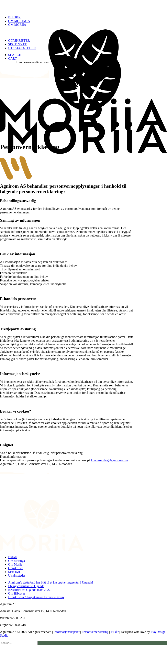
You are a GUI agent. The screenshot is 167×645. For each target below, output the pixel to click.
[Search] (19, 642)
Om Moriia (17, 24)
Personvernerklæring (95, 632)
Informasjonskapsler (66, 632)
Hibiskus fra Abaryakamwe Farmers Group (36, 597)
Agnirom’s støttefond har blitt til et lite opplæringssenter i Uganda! (50, 582)
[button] (14, 55)
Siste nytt (17, 44)
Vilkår (115, 632)
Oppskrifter (19, 40)
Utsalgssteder (22, 48)
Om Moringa (19, 21)
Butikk (14, 17)
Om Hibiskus (16, 593)
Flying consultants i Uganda (26, 586)
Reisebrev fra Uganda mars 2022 (29, 589)
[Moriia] (83, 6)
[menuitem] (87, 17)
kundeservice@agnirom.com (109, 460)
